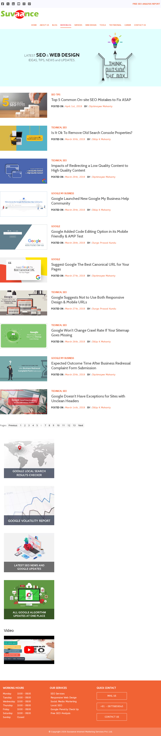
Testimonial (115, 25)
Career (128, 25)
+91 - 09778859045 (111, 706)
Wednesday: (17, 701)
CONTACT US (112, 716)
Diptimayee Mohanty (100, 106)
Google (55, 226)
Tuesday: (17, 697)
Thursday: (17, 705)
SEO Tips (55, 94)
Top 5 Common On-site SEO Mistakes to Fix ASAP (91, 99)
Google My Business (62, 193)
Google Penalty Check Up (65, 709)
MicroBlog (65, 25)
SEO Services (58, 693)
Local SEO (56, 705)
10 (58, 425)
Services (78, 25)
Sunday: (13, 717)
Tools (103, 25)
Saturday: (17, 713)
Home (34, 25)
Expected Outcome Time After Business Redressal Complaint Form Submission (91, 365)
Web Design (90, 25)
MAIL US (111, 695)
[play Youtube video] (29, 650)
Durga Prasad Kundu (104, 242)
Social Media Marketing (64, 701)
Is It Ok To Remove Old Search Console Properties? (91, 132)
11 (63, 425)
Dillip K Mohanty (101, 139)
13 (74, 425)
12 (69, 425)
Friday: (17, 709)
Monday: (17, 693)
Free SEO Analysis (60, 713)
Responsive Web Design (64, 697)
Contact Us (140, 25)
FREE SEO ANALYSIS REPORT (146, 4)
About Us (44, 25)
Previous (12, 425)
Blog (54, 25)
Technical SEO (59, 127)
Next (80, 425)
